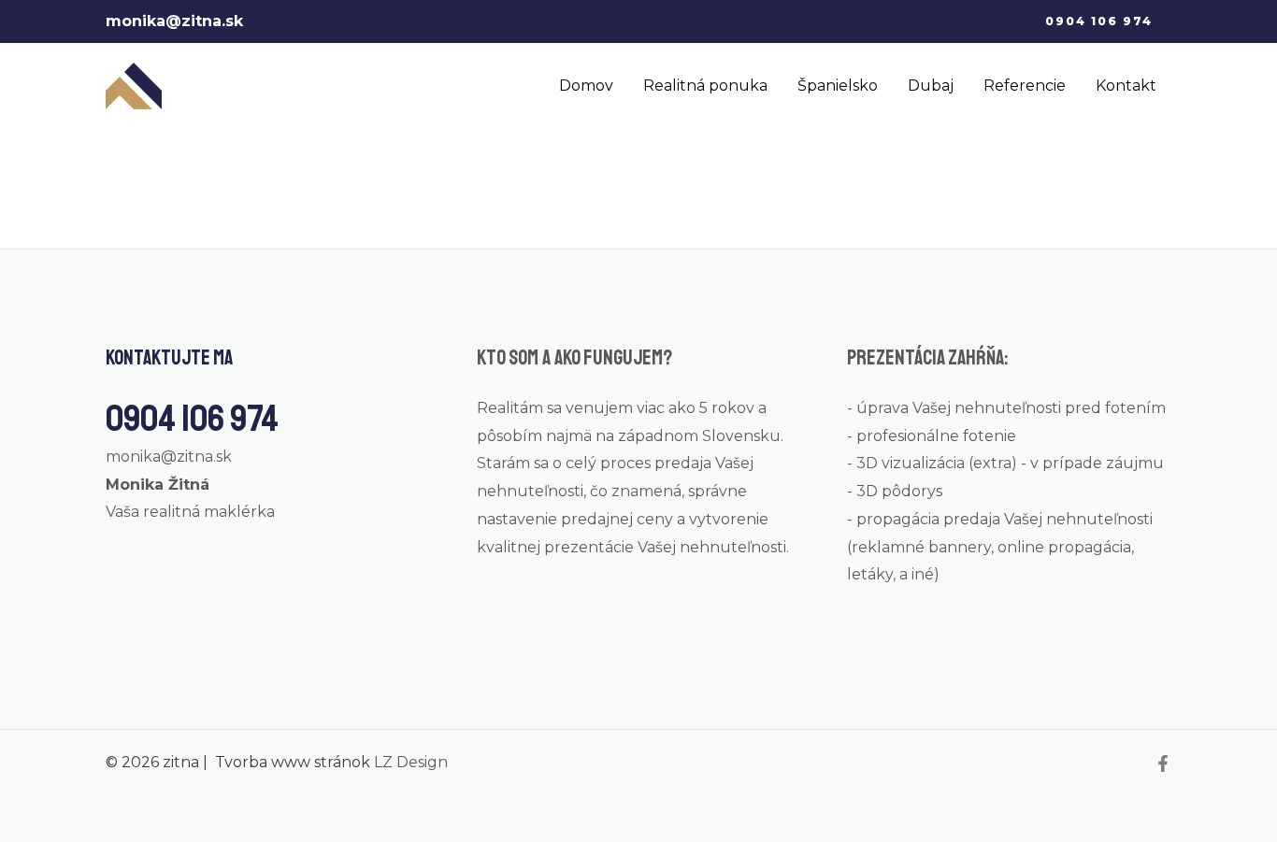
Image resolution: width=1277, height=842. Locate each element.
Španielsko (837, 85)
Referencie (1024, 85)
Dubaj (931, 85)
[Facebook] (1163, 763)
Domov (586, 85)
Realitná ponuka (705, 85)
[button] (1098, 21)
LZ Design (411, 762)
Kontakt (1126, 85)
